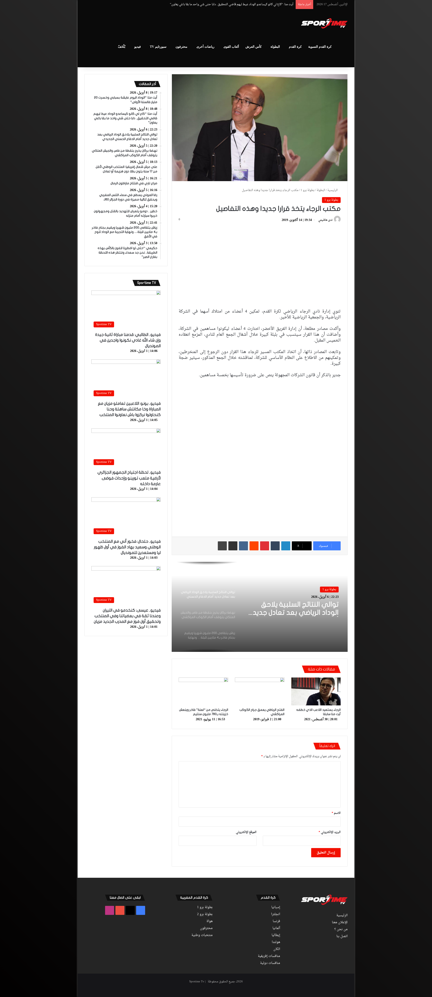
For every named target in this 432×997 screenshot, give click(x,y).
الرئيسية (332, 190)
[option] (260, 607)
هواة (210, 921)
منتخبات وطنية (202, 935)
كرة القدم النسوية (320, 46)
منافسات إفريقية (269, 956)
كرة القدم (295, 46)
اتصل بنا (342, 936)
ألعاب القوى (231, 46)
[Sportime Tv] (324, 23)
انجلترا (275, 914)
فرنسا (276, 921)
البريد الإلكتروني (330, 832)
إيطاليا (276, 935)
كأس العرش (253, 46)
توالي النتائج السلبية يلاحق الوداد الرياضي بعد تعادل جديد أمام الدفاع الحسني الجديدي (240, 4)
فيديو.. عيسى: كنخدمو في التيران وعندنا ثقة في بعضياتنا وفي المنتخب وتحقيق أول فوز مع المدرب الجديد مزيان (127, 616)
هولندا (276, 942)
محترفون (181, 46)
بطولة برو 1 (307, 190)
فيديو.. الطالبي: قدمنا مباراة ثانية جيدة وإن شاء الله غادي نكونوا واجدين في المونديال (128, 340)
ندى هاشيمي (325, 220)
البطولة (275, 46)
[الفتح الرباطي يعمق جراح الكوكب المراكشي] (259, 691)
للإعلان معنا (340, 922)
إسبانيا (275, 907)
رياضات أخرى (205, 46)
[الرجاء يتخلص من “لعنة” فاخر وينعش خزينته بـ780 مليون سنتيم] (203, 691)
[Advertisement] (171, 24)
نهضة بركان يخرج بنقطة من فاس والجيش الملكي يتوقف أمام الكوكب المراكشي (292, 609)
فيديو (137, 46)
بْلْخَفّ (121, 46)
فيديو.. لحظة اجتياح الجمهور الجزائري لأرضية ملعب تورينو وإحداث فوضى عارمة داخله (129, 478)
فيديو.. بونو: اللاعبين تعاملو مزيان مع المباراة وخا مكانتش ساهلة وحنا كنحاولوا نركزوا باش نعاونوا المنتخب (129, 409)
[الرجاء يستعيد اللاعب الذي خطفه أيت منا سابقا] (316, 691)
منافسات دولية (270, 963)
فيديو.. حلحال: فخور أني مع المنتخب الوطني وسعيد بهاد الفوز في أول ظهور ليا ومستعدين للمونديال (127, 547)
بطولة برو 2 (205, 914)
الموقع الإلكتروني (246, 832)
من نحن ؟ (341, 929)
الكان (276, 949)
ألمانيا (276, 928)
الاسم (336, 813)
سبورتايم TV (158, 46)
